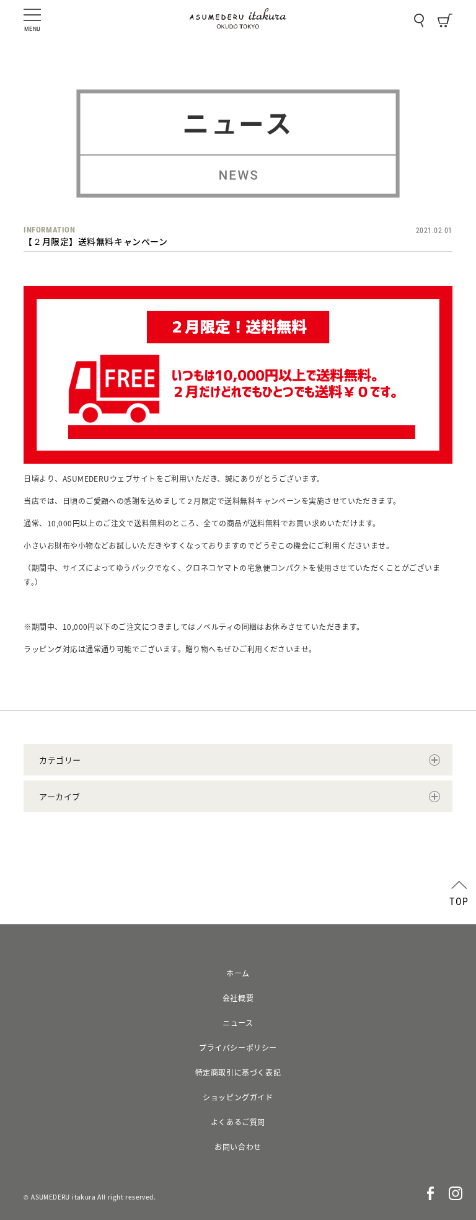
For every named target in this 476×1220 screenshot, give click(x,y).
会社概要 (238, 998)
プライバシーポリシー (238, 1047)
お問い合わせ (238, 1146)
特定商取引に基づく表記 (238, 1072)
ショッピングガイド (238, 1097)
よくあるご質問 (238, 1122)
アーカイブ (60, 796)
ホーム (238, 973)
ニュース (238, 1022)
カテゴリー (60, 760)
